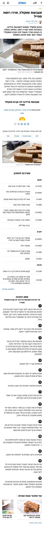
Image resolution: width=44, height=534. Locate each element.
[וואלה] (22, 3)
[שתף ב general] (4, 3)
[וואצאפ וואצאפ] (8, 3)
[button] (34, 3)
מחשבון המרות (8, 289)
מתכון (40, 523)
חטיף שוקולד (33, 523)
